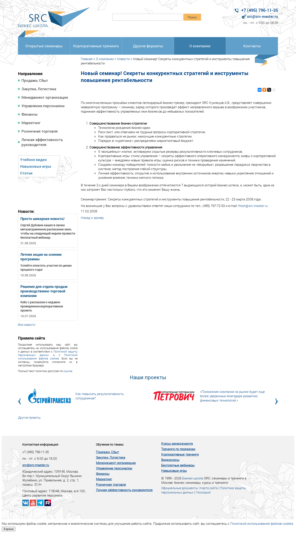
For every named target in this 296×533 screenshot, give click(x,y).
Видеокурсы (170, 460)
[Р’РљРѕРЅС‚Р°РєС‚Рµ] (260, 90)
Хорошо (8, 529)
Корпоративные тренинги (96, 45)
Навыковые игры (35, 166)
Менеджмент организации (44, 97)
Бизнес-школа (192, 478)
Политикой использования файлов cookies (48, 356)
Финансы (29, 114)
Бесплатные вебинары (178, 465)
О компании (199, 45)
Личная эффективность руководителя (42, 142)
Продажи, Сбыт (34, 80)
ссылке (67, 371)
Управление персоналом (43, 105)
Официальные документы (179, 488)
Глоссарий (203, 492)
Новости (123, 59)
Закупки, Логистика (38, 88)
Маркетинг (31, 122)
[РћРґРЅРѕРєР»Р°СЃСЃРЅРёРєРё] (264, 90)
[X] (269, 90)
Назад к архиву (92, 217)
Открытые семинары (43, 45)
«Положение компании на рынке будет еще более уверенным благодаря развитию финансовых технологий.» (232, 395)
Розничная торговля (39, 131)
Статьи (26, 173)
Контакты (252, 45)
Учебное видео (33, 159)
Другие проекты (29, 417)
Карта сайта (209, 488)
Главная (87, 59)
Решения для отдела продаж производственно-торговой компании (44, 291)
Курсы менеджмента (177, 443)
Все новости (26, 325)
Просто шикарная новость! (42, 218)
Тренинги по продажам (178, 449)
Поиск (192, 17)
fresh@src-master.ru (253, 205)
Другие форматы (148, 45)
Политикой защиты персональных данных (48, 353)
